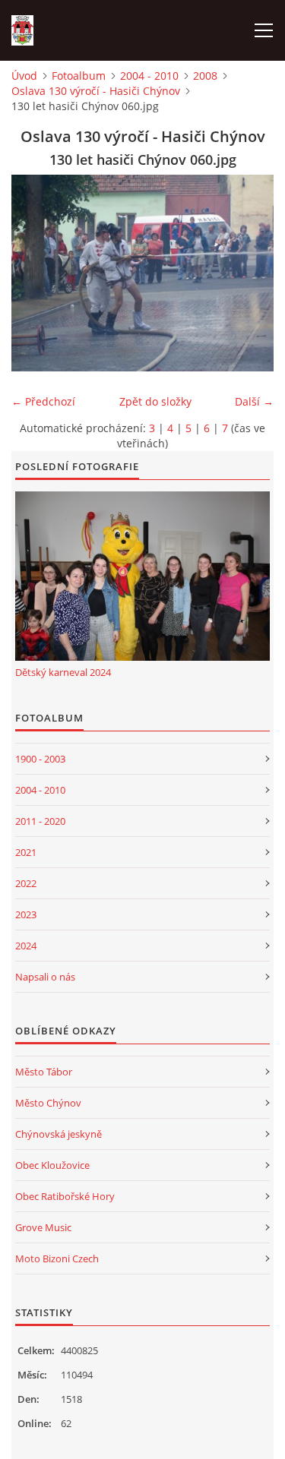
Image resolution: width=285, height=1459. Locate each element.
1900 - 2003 (40, 759)
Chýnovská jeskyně (58, 1134)
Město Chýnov (48, 1103)
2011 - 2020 (40, 821)
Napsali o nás (45, 977)
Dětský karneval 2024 (63, 672)
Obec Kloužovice (52, 1165)
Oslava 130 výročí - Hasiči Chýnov (95, 91)
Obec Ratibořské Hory (65, 1196)
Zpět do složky (155, 401)
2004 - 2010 (149, 75)
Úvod (24, 75)
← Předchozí (43, 401)
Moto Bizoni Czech (57, 1258)
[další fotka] (249, 273)
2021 (25, 852)
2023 (25, 914)
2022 (25, 883)
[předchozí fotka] (36, 273)
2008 (205, 75)
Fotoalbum (79, 75)
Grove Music (43, 1227)
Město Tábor (43, 1071)
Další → (254, 401)
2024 (25, 945)
